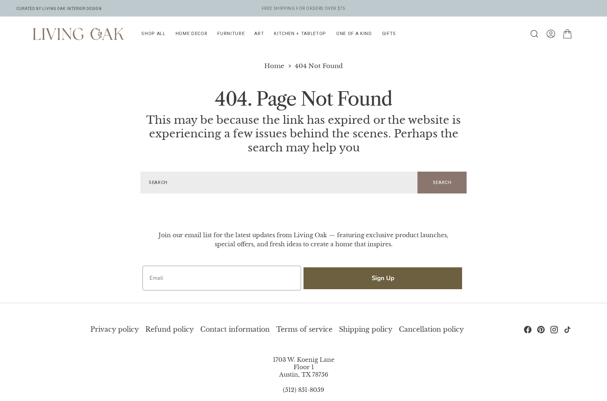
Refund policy (169, 329)
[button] (550, 33)
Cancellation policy (431, 329)
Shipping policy (365, 329)
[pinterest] (541, 329)
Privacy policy (114, 329)
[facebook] (527, 329)
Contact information (235, 329)
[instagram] (554, 329)
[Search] (534, 33)
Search (442, 182)
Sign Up (383, 278)
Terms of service (304, 329)
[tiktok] (567, 329)
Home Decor (191, 33)
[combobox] (278, 182)
